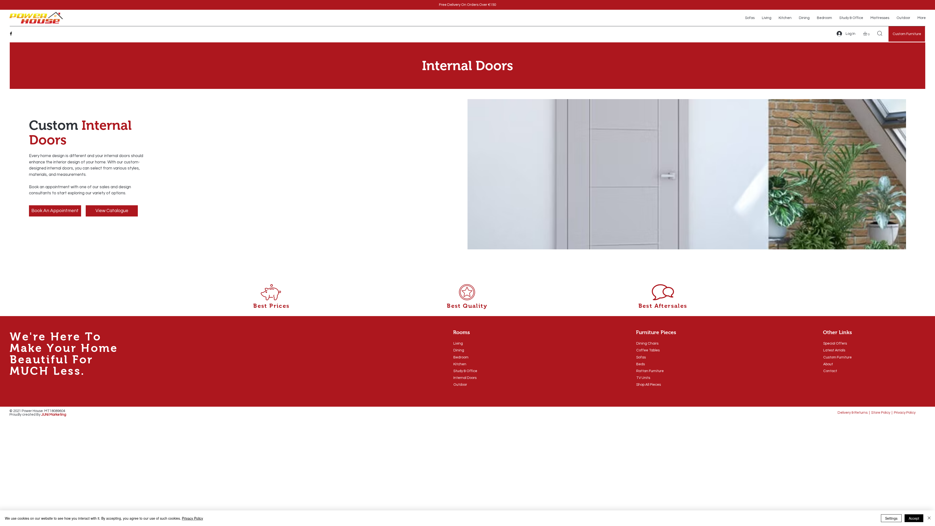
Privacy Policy (905, 412)
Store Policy (880, 412)
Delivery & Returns (853, 412)
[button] (867, 34)
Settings (891, 518)
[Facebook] (11, 33)
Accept (914, 518)
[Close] (929, 518)
